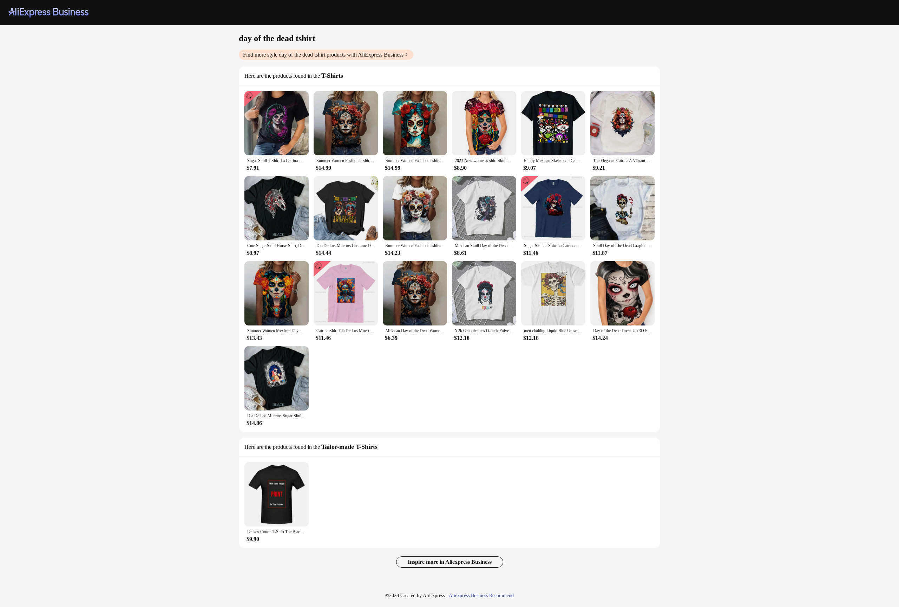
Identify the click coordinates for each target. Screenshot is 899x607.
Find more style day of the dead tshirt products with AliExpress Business (323, 55)
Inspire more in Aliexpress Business (450, 562)
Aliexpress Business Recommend (481, 595)
